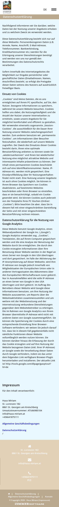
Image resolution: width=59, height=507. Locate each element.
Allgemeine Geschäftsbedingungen (20, 423)
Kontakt (49, 496)
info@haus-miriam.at (29, 463)
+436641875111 (29, 476)
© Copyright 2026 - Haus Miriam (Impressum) (29, 500)
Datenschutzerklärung (14, 430)
